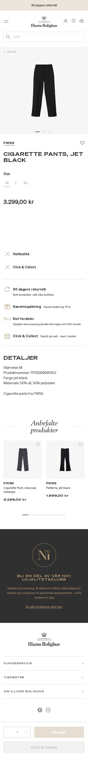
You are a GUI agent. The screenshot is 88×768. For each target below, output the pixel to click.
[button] (37, 131)
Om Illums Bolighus (24, 691)
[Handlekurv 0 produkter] (82, 20)
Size (7, 173)
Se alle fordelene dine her (44, 607)
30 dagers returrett (44, 5)
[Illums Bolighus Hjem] (44, 21)
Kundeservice (18, 663)
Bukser (12, 52)
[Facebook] (40, 710)
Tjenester (14, 677)
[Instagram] (48, 710)
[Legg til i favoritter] (38, 444)
